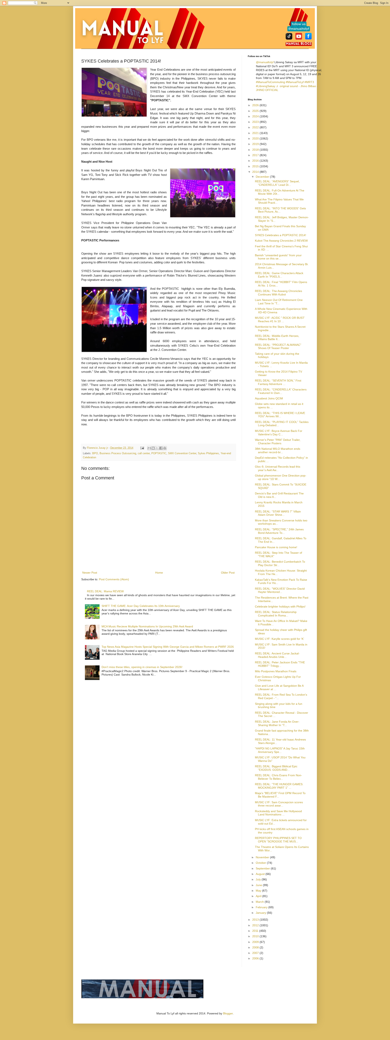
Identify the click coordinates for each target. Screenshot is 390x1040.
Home (159, 572)
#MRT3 (309, 82)
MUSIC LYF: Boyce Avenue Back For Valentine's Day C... (278, 432)
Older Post (228, 572)
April (259, 896)
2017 (256, 155)
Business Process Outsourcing (118, 453)
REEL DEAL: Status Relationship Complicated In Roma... (276, 613)
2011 (255, 930)
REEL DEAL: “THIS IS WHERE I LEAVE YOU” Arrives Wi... (280, 414)
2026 (256, 105)
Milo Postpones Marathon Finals (275, 671)
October (261, 862)
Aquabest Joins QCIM (269, 398)
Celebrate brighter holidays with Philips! (280, 606)
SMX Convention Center (182, 453)
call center (144, 453)
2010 (256, 936)
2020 (256, 138)
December (263, 176)
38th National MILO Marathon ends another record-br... (277, 450)
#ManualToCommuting (270, 82)
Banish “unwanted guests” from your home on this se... (278, 257)
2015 (256, 166)
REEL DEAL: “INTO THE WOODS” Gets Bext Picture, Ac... (280, 210)
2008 (256, 947)
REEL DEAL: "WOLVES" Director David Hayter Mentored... (280, 590)
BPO (95, 453)
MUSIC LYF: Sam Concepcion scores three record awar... (279, 804)
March (260, 901)
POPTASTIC (158, 453)
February (262, 907)
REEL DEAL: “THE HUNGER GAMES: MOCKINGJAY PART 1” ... (279, 786)
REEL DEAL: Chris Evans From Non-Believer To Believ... (278, 777)
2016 (256, 160)
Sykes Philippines (208, 453)
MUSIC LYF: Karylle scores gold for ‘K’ (279, 638)
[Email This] (149, 448)
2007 (256, 953)
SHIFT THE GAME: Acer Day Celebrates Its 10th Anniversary (141, 606)
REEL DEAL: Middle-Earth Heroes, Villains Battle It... (277, 337)
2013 (256, 919)
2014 (256, 171)
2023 (256, 121)
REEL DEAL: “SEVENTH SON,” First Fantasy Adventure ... (278, 382)
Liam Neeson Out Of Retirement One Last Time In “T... (279, 301)
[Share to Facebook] (161, 448)
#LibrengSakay (265, 86)
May (259, 890)
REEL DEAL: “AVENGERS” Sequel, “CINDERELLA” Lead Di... (277, 183)
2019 (256, 144)
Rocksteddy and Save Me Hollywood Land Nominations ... (278, 813)
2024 (256, 116)
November (263, 857)
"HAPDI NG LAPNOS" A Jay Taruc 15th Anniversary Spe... (280, 750)
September (263, 868)
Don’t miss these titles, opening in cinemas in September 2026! (142, 667)
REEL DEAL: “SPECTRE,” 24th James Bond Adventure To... (279, 531)
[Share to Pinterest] (165, 448)
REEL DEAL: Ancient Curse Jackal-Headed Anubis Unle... (277, 655)
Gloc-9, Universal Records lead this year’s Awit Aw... (277, 468)
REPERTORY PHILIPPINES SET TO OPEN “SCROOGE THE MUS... (278, 839)
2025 (256, 110)
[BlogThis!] (153, 448)
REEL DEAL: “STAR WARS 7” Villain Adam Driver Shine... (278, 513)
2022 (256, 127)
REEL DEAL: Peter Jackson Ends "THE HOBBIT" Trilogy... (280, 664)
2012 (256, 925)
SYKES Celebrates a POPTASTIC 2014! (280, 235)
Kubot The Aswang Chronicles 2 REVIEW (281, 240)
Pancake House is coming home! (276, 547)
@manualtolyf (265, 62)
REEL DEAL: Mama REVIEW (105, 591)
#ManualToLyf (295, 82)
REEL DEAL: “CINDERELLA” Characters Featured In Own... (281, 391)
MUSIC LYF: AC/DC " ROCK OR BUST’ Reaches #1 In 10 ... (280, 319)
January (261, 912)
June (259, 885)
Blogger (228, 1013)
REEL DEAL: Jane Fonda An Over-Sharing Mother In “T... (277, 723)
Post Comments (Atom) (114, 579)
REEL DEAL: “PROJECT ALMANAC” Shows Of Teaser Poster (278, 346)
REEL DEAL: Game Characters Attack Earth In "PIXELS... (279, 274)
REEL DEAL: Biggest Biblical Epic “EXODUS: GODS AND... (276, 768)
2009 (256, 942)
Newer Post (89, 572)
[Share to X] (157, 448)
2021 (256, 133)
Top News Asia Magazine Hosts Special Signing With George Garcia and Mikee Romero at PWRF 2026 (168, 646)
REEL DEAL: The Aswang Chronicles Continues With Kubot (278, 292)
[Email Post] (142, 447)
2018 (256, 149)
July (259, 879)
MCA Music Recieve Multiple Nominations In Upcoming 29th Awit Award (147, 626)
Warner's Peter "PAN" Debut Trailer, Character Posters (277, 441)
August (260, 874)
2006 (256, 958)
